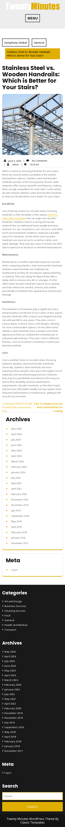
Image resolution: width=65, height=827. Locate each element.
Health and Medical (16, 625)
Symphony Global (15, 42)
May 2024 (16, 450)
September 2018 (20, 516)
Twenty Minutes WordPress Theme (30, 819)
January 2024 (18, 472)
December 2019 (19, 499)
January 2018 (18, 537)
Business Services (15, 606)
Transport (10, 629)
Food (7, 615)
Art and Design (13, 601)
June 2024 (16, 445)
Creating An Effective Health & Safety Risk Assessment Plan (17, 407)
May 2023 (16, 483)
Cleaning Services (15, 610)
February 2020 (19, 494)
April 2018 (16, 526)
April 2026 (16, 434)
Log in (14, 569)
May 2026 (16, 428)
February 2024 (19, 466)
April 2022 (16, 488)
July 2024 (16, 439)
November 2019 (19, 505)
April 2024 (16, 456)
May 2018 (16, 521)
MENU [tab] (32, 18)
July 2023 (16, 477)
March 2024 (17, 461)
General (39, 42)
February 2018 (19, 532)
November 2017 (19, 543)
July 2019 (16, 510)
